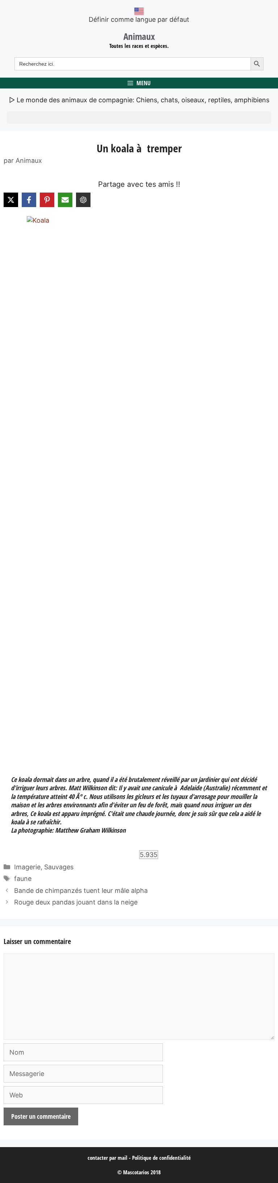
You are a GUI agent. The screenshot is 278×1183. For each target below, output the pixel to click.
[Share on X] (11, 200)
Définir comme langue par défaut (139, 19)
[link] (139, 488)
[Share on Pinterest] (47, 200)
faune (22, 878)
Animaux (139, 36)
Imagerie (27, 867)
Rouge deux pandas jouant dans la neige (76, 902)
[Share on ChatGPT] (83, 200)
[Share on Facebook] (29, 200)
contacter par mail (107, 1157)
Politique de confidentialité (161, 1157)
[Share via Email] (65, 200)
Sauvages (58, 867)
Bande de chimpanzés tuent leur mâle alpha (81, 890)
